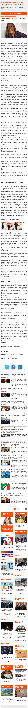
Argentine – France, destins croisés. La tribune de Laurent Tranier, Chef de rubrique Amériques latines (20, 613)
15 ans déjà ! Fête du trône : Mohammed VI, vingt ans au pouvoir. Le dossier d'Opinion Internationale (7, 612)
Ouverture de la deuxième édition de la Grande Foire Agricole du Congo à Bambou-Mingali (13, 403)
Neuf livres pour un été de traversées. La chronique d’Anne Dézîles (7, 592)
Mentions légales (16, 706)
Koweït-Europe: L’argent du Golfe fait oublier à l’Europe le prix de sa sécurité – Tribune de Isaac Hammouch (13, 457)
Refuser (2, 16)
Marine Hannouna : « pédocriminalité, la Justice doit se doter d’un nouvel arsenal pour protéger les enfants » (7, 528)
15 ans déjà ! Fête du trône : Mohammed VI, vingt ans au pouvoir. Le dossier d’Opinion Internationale (14, 415)
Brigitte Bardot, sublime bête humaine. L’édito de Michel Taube (7, 680)
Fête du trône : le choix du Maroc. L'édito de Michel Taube (21, 525)
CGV (20, 706)
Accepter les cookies (14, 13)
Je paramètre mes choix (10, 16)
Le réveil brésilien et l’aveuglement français (13, 483)
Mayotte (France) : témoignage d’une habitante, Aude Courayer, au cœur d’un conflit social (12, 390)
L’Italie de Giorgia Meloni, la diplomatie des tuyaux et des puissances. (20, 699)
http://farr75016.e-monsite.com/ (9, 358)
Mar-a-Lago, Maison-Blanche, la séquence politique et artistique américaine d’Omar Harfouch (13, 495)
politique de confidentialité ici (7, 9)
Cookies (16, 707)
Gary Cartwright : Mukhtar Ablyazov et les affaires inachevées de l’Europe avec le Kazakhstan (13, 376)
